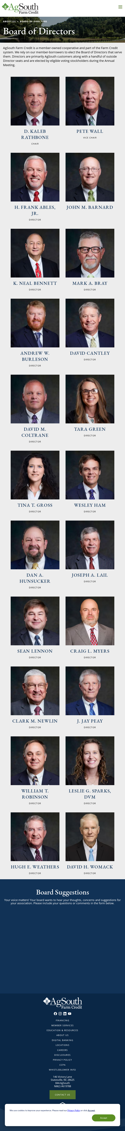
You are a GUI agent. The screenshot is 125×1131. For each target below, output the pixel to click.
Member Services (62, 1025)
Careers (62, 1050)
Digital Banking (62, 1040)
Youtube (69, 1013)
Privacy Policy (73, 1110)
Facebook (55, 1013)
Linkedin (64, 1013)
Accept (103, 1118)
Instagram (60, 1013)
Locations (63, 1045)
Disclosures (62, 1054)
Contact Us (62, 1094)
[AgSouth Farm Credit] (62, 8)
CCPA (62, 1064)
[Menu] (120, 6)
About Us (9, 21)
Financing (62, 1020)
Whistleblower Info (62, 1069)
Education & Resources (62, 1030)
